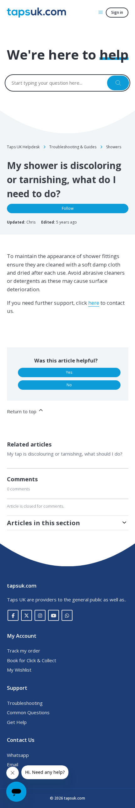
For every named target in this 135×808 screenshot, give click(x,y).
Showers (113, 147)
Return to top (22, 411)
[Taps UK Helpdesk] (36, 13)
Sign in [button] (117, 12)
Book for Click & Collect (31, 660)
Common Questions (28, 712)
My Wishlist (19, 670)
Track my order (23, 650)
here (93, 302)
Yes (69, 372)
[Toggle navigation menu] (100, 12)
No (69, 385)
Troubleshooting (25, 703)
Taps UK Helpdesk (23, 147)
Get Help (17, 722)
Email (12, 764)
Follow (67, 208)
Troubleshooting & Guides (72, 147)
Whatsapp (18, 755)
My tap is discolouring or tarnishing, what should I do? (64, 454)
